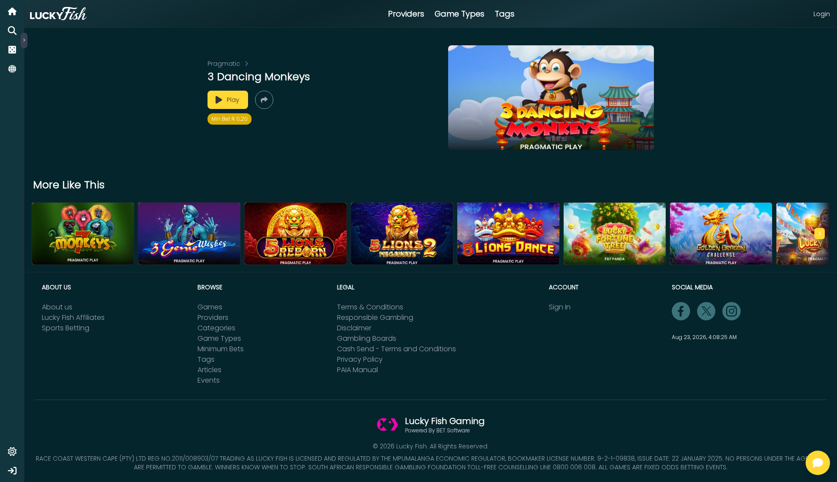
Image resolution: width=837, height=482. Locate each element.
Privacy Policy (360, 359)
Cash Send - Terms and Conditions (396, 349)
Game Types (459, 13)
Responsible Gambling (375, 317)
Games (209, 307)
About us (57, 307)
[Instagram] (731, 311)
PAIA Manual (357, 370)
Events (208, 380)
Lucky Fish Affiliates (73, 317)
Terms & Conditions (370, 307)
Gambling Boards (366, 338)
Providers (406, 13)
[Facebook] (681, 311)
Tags (504, 13)
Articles (209, 370)
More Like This (69, 185)
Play (233, 99)
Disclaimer (354, 328)
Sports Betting (65, 328)
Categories (216, 328)
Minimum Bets (220, 349)
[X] (706, 311)
